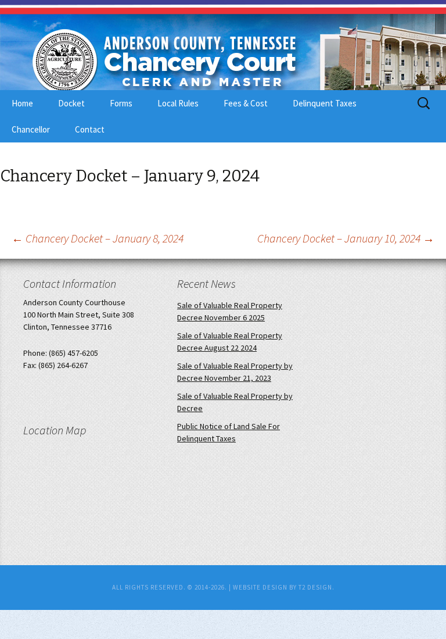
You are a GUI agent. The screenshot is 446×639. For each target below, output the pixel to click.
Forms (121, 103)
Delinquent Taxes (325, 103)
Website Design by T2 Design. (283, 587)
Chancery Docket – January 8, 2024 (98, 238)
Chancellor (31, 129)
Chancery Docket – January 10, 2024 (345, 238)
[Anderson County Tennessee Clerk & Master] (151, 60)
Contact (90, 129)
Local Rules (178, 103)
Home (22, 103)
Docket (71, 103)
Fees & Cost (246, 103)
